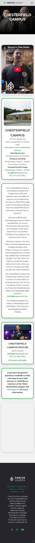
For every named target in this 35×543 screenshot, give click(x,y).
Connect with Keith (18, 360)
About (11, 489)
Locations (14, 491)
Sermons (20, 489)
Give (22, 491)
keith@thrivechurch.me (17, 296)
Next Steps (22, 487)
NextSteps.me (13, 390)
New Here (11, 487)
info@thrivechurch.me (17, 173)
